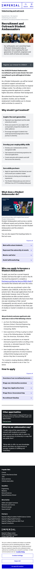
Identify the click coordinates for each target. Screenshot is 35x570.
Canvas (4, 472)
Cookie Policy (20, 552)
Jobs (3, 477)
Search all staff (6, 509)
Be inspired (14, 16)
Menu (31, 6)
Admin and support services (10, 503)
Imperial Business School (9, 495)
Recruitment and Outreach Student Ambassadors (15, 19)
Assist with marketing (11, 260)
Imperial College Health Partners (11, 519)
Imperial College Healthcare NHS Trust (13, 521)
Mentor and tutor (9, 255)
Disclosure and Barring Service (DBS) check (16, 281)
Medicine (4, 491)
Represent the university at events (16, 250)
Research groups (7, 507)
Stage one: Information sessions (15, 383)
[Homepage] (12, 5)
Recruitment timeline (11, 398)
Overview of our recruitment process (16, 378)
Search (26, 6)
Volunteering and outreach (13, 11)
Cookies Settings (17, 555)
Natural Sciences (7, 493)
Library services (6, 479)
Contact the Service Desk (9, 475)
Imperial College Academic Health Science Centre (16, 517)
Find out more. (7, 421)
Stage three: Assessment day (14, 393)
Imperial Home (6, 16)
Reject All (17, 561)
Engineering (5, 489)
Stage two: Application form (13, 388)
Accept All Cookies (17, 566)
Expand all (30, 240)
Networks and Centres (8, 505)
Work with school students (12, 245)
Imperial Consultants (8, 523)
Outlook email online (7, 481)
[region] (17, 553)
